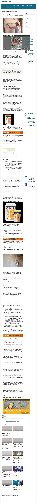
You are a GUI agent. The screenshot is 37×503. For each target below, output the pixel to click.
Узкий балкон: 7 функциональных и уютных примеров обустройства (6, 433)
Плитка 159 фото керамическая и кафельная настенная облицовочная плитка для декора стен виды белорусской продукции (7, 473)
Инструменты (18, 5)
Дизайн (11, 5)
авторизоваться (16, 495)
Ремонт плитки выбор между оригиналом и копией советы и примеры (29, 39)
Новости (23, 5)
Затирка (14, 5)
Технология (11, 7)
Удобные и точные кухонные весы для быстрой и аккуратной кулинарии (18, 472)
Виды (7, 5)
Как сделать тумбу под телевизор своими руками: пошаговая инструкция (17, 444)
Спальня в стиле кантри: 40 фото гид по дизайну (6, 485)
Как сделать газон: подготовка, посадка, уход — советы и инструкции (6, 457)
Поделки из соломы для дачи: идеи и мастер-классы (18, 432)
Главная (4, 5)
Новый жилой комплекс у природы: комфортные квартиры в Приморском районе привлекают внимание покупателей (31, 52)
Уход (15, 7)
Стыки (8, 7)
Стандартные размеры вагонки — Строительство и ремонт (31, 122)
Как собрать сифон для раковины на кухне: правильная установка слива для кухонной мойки (6, 444)
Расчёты (4, 7)
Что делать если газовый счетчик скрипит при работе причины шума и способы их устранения (18, 486)
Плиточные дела (7, 1)
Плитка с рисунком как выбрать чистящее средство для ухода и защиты (29, 44)
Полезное (30, 5)
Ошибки (27, 5)
